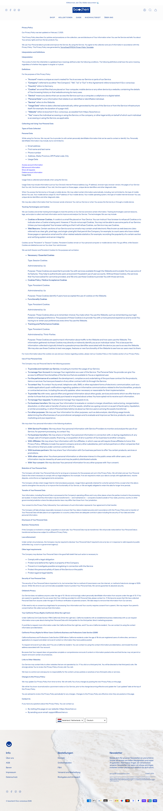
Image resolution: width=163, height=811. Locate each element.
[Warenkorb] (155, 10)
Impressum (11, 772)
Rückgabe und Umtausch (69, 777)
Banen (9, 767)
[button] (52, 17)
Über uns (10, 758)
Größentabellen (65, 762)
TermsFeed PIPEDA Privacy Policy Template (76, 47)
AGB (8, 762)
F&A (60, 767)
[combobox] (70, 720)
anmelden (149, 773)
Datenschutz (11, 777)
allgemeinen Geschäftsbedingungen (121, 779)
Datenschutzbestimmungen (145, 779)
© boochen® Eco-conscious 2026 (19, 801)
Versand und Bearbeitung (69, 772)
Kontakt (61, 758)
